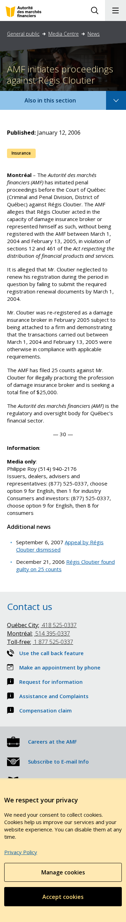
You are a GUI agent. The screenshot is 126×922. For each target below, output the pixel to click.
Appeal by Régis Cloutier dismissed (60, 546)
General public (23, 34)
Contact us (29, 606)
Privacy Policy (20, 852)
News (94, 34)
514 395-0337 (38, 633)
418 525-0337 (42, 625)
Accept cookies (63, 897)
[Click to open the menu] (115, 10)
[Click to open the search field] (94, 10)
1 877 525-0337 (40, 642)
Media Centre (63, 34)
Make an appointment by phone (59, 667)
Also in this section (57, 103)
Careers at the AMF (52, 741)
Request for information (51, 681)
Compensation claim (45, 710)
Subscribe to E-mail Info (58, 761)
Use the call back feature (51, 653)
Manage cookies (63, 872)
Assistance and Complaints (54, 696)
